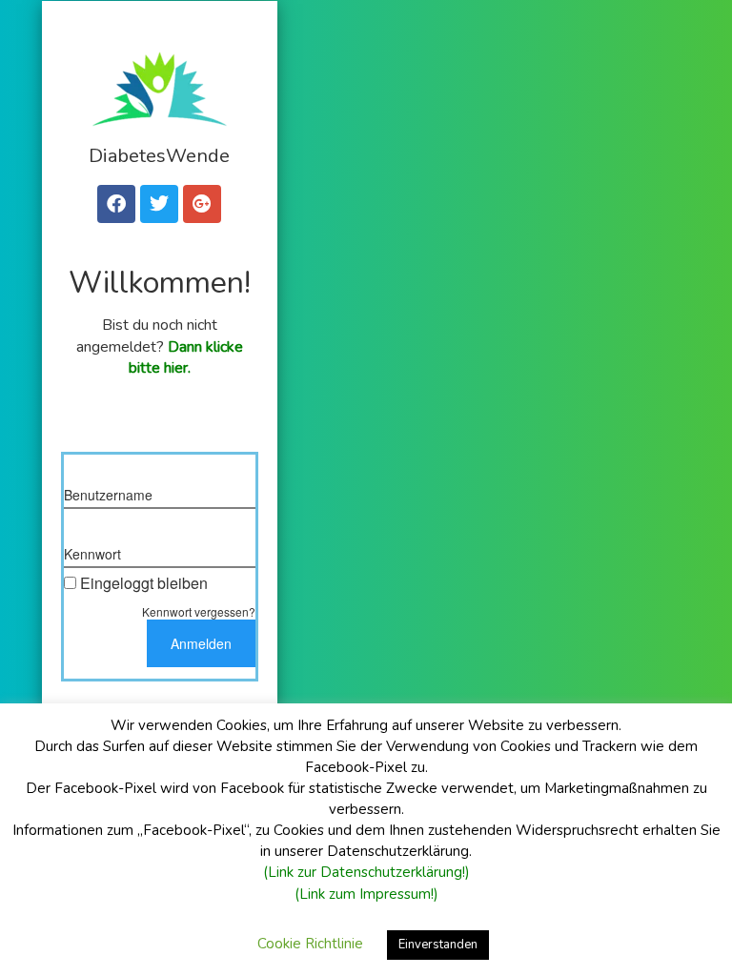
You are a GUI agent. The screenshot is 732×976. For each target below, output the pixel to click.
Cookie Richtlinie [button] (310, 943)
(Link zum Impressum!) (366, 894)
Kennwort (92, 553)
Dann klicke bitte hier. (186, 357)
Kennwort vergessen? (198, 611)
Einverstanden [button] (438, 944)
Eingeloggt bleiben (144, 583)
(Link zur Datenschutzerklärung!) (366, 872)
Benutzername (108, 494)
